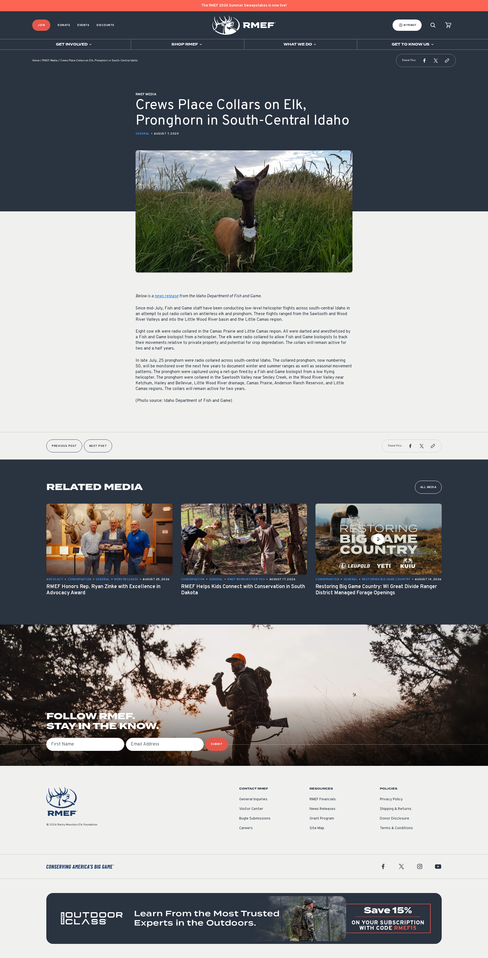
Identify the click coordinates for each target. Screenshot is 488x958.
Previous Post (64, 446)
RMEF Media (50, 60)
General (143, 134)
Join (41, 25)
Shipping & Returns (395, 809)
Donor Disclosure (394, 818)
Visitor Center (251, 809)
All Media (428, 487)
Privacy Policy (391, 799)
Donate (64, 25)
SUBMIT (217, 744)
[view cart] (448, 25)
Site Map (317, 828)
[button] (424, 60)
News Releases (323, 809)
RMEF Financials (323, 799)
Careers (246, 828)
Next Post (98, 446)
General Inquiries (253, 799)
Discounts (105, 25)
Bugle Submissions (255, 818)
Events (83, 25)
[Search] (433, 25)
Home (36, 60)
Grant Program (322, 818)
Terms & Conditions (396, 828)
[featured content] (244, 918)
